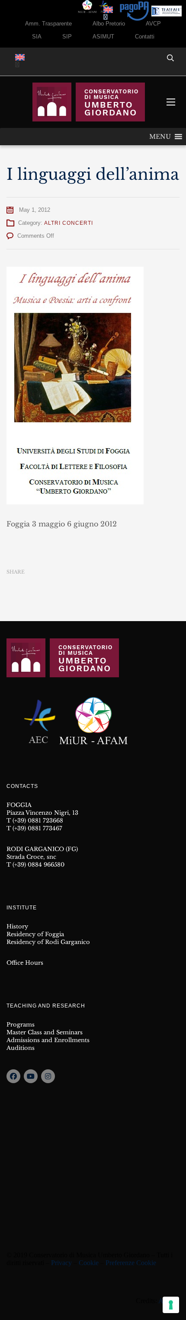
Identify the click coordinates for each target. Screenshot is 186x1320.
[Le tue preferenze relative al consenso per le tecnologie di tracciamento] (171, 1305)
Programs (20, 1024)
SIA (37, 36)
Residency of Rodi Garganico (48, 942)
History (17, 926)
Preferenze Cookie (131, 1262)
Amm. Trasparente (48, 23)
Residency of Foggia (35, 934)
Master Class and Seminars (44, 1032)
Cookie (89, 1262)
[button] (160, 136)
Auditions (20, 1048)
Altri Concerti (68, 223)
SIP (67, 36)
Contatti (144, 36)
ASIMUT (103, 36)
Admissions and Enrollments (48, 1040)
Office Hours (24, 962)
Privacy (61, 1262)
